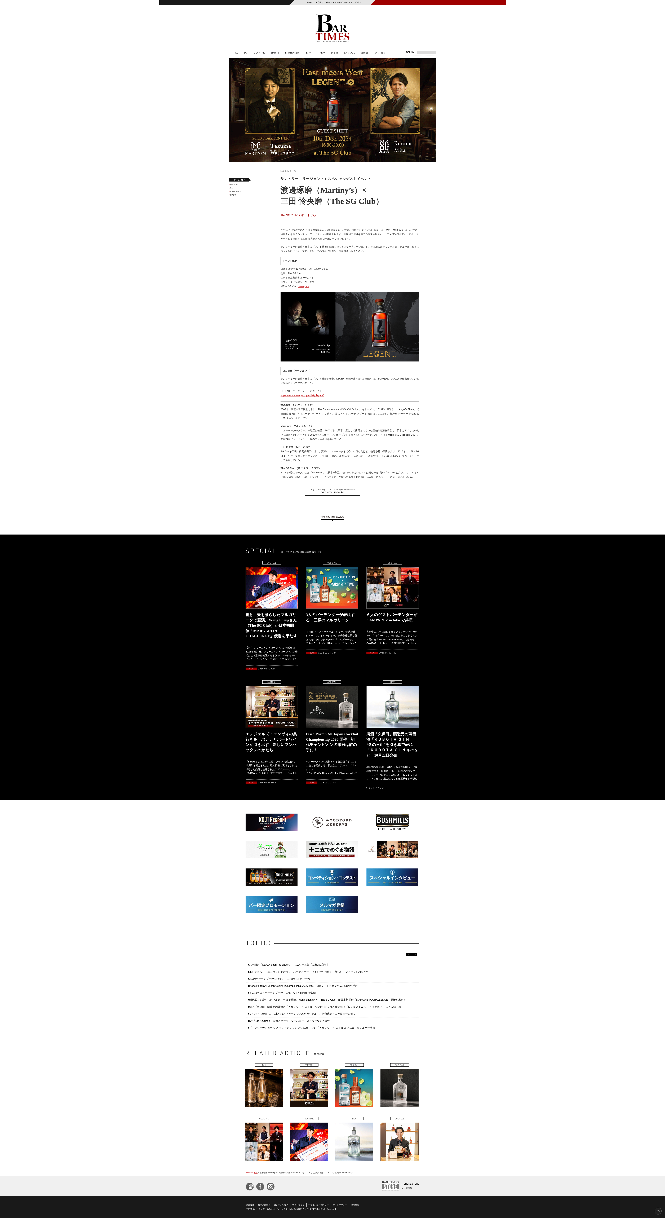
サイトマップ (298, 1205)
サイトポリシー (340, 1205)
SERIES (364, 52)
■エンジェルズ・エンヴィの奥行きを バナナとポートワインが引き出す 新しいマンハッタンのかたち (308, 971)
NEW (322, 52)
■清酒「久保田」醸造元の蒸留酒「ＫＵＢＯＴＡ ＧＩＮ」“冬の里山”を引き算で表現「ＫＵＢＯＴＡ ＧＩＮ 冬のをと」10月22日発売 (324, 1006)
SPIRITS (275, 52)
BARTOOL (349, 52)
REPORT (309, 52)
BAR (245, 52)
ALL (236, 52)
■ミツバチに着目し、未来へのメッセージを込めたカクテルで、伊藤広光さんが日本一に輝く (302, 1013)
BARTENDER (292, 52)
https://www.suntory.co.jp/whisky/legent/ (302, 395)
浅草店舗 (408, 1188)
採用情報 (355, 1205)
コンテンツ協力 (281, 1205)
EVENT (334, 52)
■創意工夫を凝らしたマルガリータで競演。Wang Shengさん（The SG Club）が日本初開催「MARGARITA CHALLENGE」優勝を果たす (327, 999)
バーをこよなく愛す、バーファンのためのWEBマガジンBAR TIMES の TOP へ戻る (333, 490)
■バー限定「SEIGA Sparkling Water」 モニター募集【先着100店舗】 (288, 964)
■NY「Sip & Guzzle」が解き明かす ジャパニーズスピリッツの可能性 (289, 1020)
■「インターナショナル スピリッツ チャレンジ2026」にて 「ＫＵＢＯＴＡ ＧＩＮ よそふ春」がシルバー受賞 (311, 1027)
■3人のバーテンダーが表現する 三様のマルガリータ (279, 978)
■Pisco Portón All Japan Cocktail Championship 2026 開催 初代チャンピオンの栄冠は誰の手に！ (304, 985)
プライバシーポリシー (318, 1205)
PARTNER (379, 52)
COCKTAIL (259, 52)
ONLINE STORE (411, 1184)
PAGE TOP (658, 1211)
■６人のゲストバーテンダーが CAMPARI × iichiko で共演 (282, 992)
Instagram (303, 286)
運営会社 (250, 1205)
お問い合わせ (264, 1205)
